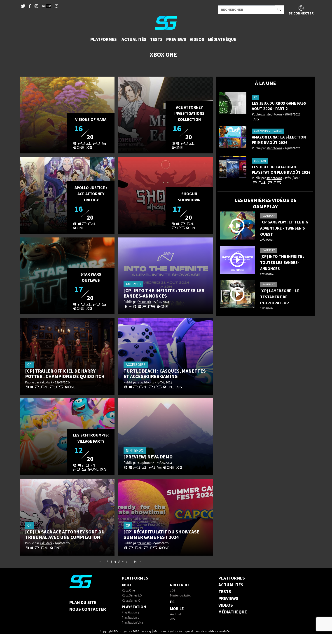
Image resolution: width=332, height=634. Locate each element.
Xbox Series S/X (132, 595)
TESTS (224, 592)
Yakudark (144, 302)
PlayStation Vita (132, 623)
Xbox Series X (131, 601)
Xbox (126, 585)
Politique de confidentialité (196, 631)
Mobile (177, 609)
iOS (172, 619)
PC (172, 602)
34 (135, 561)
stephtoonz (146, 382)
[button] (104, 39)
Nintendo (179, 585)
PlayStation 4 (130, 612)
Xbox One (128, 590)
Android (175, 614)
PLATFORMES (231, 578)
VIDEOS (225, 605)
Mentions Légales (165, 631)
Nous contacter (87, 609)
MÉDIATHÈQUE (232, 612)
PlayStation (134, 607)
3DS (172, 590)
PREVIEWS (228, 598)
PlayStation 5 (130, 618)
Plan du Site (82, 602)
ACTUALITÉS (230, 585)
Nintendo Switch (181, 595)
